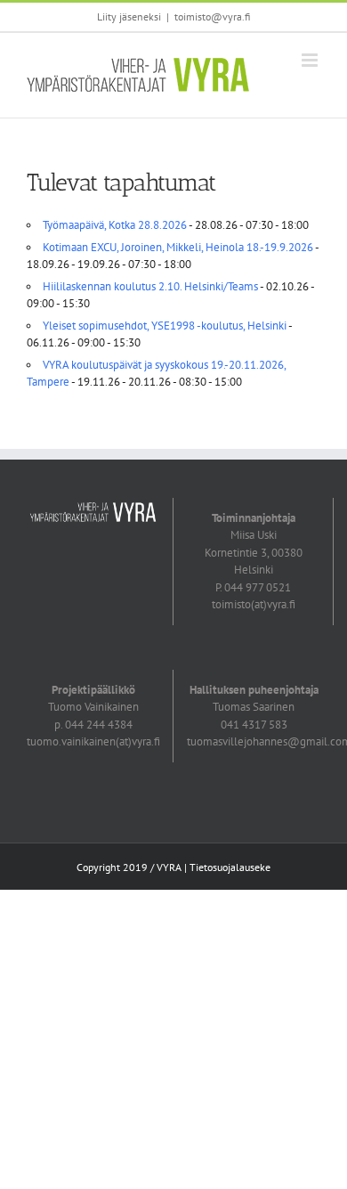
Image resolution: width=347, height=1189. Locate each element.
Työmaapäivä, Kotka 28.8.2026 (115, 224)
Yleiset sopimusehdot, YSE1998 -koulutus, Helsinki (164, 325)
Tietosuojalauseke (230, 867)
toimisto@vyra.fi (212, 16)
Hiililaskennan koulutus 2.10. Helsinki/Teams (150, 286)
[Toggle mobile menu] (311, 60)
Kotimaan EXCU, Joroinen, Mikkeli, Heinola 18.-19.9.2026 (178, 247)
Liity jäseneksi (129, 16)
